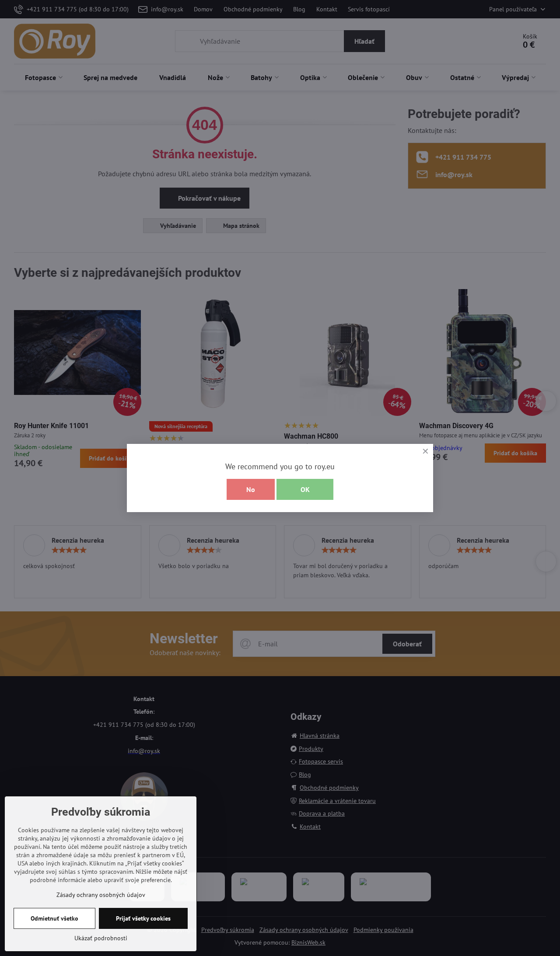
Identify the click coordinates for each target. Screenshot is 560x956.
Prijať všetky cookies (143, 918)
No (250, 489)
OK (305, 489)
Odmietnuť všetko (54, 918)
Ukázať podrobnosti (100, 938)
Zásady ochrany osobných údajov (100, 895)
